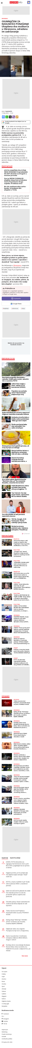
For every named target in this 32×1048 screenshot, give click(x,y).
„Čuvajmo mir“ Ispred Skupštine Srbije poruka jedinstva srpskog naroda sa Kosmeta (21, 554)
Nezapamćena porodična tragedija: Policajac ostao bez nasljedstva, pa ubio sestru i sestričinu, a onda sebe (22, 768)
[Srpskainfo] (16, 2)
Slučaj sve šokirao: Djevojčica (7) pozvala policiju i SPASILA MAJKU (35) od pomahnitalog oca (21, 641)
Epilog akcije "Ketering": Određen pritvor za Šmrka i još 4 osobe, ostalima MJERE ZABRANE (22, 714)
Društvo (16, 539)
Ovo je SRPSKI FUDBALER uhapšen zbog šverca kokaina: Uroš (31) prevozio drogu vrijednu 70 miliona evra (15, 181)
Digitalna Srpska (6, 1001)
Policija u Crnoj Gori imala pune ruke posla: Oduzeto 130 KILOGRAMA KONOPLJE (22, 651)
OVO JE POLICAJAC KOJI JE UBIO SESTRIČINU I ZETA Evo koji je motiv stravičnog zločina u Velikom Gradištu (21, 790)
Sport (3, 986)
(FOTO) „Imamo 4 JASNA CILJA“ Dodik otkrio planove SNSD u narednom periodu (18, 884)
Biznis (3, 981)
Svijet (16, 648)
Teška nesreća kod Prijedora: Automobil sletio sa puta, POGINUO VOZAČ (22, 702)
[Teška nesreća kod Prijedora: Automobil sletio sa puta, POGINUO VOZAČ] (7, 702)
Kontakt (4, 1036)
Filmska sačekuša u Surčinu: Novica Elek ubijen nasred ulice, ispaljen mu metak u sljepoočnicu (22, 757)
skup (23, 308)
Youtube (5, 1021)
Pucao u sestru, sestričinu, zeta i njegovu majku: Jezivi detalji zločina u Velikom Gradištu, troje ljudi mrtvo (22, 801)
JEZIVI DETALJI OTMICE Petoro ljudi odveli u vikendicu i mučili (20, 735)
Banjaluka (4, 1006)
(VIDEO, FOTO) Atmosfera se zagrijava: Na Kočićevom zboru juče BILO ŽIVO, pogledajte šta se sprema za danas (17, 864)
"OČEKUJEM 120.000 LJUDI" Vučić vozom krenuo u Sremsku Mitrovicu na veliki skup (21, 565)
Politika (17, 550)
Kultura (4, 999)
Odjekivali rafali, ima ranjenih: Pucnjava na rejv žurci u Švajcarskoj (17, 930)
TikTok (5, 1024)
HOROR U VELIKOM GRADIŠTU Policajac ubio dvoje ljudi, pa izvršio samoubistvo (21, 811)
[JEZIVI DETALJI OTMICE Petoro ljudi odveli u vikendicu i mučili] (7, 735)
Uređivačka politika (7, 1039)
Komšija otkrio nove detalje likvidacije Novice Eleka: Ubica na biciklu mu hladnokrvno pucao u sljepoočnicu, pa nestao (22, 725)
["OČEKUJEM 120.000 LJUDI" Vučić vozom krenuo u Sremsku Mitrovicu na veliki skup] (7, 564)
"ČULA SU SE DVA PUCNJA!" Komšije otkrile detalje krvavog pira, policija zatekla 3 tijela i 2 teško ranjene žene (22, 779)
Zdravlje (4, 989)
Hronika (5, 18)
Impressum (5, 1029)
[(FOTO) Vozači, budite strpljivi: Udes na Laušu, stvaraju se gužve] (7, 821)
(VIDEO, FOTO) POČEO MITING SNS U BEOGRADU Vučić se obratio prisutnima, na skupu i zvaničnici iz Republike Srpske (21, 608)
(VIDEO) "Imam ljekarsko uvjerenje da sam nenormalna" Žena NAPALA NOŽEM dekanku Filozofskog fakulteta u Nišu (22, 586)
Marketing (4, 1032)
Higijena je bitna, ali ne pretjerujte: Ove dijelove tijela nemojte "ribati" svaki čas (17, 874)
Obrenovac (15, 308)
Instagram (6, 1019)
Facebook (6, 1014)
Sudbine (4, 994)
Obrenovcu (17, 265)
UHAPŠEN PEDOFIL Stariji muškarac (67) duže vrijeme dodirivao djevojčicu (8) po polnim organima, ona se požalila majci (21, 619)
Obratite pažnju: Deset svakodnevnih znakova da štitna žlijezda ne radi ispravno (18, 903)
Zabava (4, 991)
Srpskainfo (8, 111)
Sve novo (25, 956)
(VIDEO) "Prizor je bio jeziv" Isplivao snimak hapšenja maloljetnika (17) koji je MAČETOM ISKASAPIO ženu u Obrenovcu (22, 630)
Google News (17, 304)
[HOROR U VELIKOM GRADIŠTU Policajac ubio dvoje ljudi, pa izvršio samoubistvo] (7, 811)
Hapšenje (6, 308)
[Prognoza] (28, 2)
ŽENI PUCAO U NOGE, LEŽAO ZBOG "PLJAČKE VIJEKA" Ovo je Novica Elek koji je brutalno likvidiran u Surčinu (22, 746)
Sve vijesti (4, 971)
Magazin (4, 996)
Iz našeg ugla (5, 1003)
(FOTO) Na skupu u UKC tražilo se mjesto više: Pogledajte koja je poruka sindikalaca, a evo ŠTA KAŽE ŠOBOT (22, 543)
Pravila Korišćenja (7, 1034)
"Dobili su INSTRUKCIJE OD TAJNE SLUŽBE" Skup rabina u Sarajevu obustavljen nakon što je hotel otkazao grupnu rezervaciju (22, 597)
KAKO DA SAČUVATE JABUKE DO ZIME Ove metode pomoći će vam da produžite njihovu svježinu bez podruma (18, 893)
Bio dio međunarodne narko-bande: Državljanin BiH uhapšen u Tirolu (15, 188)
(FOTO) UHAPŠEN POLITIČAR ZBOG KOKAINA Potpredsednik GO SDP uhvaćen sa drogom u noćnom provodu (16, 172)
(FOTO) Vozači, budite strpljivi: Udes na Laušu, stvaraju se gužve (21, 821)
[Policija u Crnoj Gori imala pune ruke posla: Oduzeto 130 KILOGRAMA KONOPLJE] (7, 651)
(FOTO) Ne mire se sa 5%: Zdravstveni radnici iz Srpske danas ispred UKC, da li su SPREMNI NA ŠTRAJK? (21, 575)
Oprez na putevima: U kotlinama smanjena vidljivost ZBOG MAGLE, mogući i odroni (16, 938)
